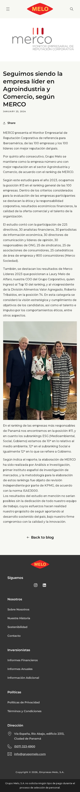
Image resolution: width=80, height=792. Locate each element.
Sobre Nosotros (18, 609)
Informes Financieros (22, 660)
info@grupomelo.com (30, 754)
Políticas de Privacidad (23, 702)
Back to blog (42, 537)
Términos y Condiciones (24, 711)
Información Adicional (23, 677)
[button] (8, 9)
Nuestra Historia (18, 618)
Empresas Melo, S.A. (51, 772)
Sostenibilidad (17, 627)
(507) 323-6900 (24, 746)
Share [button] (11, 123)
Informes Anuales (20, 669)
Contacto (14, 635)
